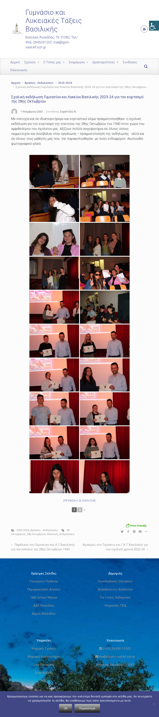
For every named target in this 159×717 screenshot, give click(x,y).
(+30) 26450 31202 (116, 648)
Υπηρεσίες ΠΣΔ (115, 605)
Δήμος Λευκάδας (44, 613)
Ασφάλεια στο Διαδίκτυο (115, 589)
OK (65, 708)
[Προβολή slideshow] (79, 500)
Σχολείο (30, 62)
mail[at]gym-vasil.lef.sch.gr (116, 656)
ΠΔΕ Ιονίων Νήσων (43, 597)
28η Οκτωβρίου (36, 534)
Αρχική (15, 62)
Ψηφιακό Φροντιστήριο (44, 656)
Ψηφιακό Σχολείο (43, 648)
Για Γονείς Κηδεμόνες (115, 597)
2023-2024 (65, 82)
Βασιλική (52, 534)
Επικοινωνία (18, 70)
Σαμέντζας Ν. (68, 111)
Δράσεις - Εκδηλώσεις (39, 82)
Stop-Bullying (44, 673)
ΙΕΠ (43, 680)
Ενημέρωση (77, 62)
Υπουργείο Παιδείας (44, 581)
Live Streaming (44, 665)
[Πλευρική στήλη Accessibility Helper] (154, 26)
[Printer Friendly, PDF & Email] (136, 525)
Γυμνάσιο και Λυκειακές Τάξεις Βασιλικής (53, 20)
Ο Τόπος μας (52, 62)
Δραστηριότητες (103, 62)
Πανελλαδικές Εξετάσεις (115, 581)
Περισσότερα (87, 708)
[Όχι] (154, 704)
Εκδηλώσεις (67, 534)
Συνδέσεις (130, 62)
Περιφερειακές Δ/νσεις (43, 589)
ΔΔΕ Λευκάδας (43, 605)
